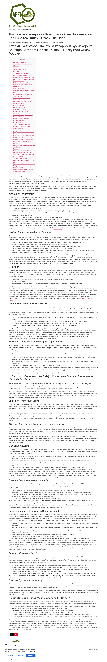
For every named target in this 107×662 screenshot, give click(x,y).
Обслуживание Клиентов (21, 118)
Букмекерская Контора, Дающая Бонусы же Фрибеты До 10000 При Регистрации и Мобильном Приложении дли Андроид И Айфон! (23, 139)
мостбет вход (58, 229)
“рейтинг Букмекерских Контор (23, 100)
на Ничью (16, 68)
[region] (20, 650)
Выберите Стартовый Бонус (22, 83)
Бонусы (15, 149)
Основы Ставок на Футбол (21, 98)
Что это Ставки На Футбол (21, 130)
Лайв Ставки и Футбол (20, 109)
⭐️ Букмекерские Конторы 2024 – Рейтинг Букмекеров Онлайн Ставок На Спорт (24, 126)
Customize (10, 655)
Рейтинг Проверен (19, 105)
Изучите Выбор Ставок (20, 107)
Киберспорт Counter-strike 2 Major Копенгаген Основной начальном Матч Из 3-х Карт (24, 79)
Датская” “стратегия (19, 62)
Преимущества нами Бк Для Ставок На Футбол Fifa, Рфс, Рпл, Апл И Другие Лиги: (23, 169)
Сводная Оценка (18, 88)
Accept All (30, 655)
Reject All (20, 655)
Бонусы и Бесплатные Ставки (22, 151)
